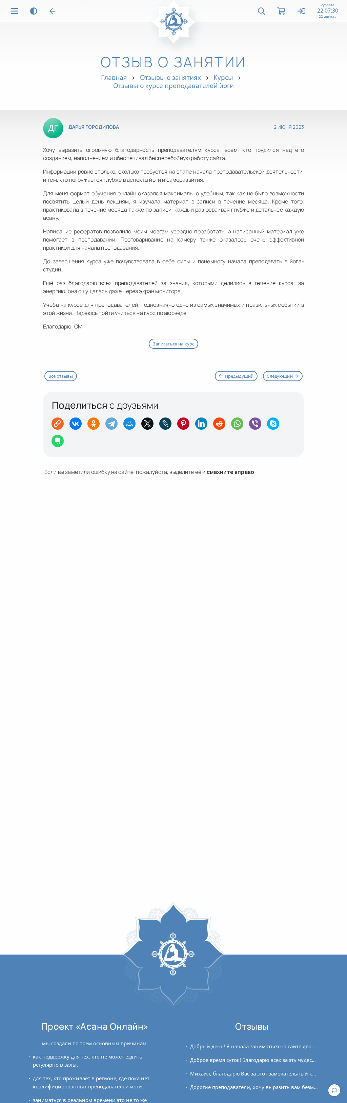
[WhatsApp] (239, 425)
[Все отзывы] (52, 11)
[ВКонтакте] (77, 425)
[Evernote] (60, 443)
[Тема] (33, 11)
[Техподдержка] (334, 1090)
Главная (114, 77)
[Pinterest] (185, 425)
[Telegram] (113, 425)
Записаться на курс (174, 344)
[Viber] (257, 425)
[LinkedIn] (203, 425)
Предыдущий (239, 376)
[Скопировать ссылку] (60, 425)
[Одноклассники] (95, 425)
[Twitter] (149, 425)
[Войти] (302, 11)
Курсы (223, 77)
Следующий (279, 376)
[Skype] (275, 425)
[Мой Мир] (131, 425)
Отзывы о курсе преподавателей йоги (173, 85)
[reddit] (221, 425)
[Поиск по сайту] (261, 11)
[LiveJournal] (167, 425)
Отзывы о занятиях (170, 77)
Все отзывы (60, 376)
